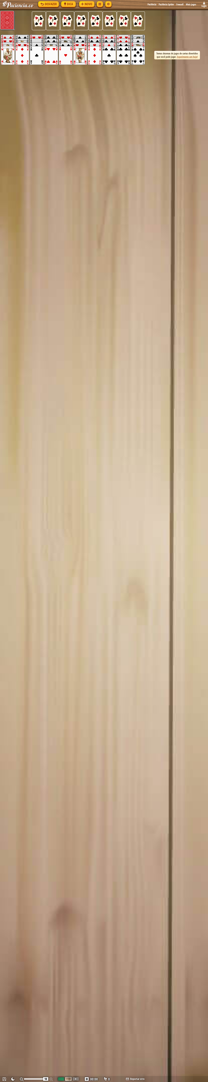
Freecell (179, 4)
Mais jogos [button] (191, 4)
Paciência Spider (166, 4)
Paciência (152, 4)
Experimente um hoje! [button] (187, 56)
